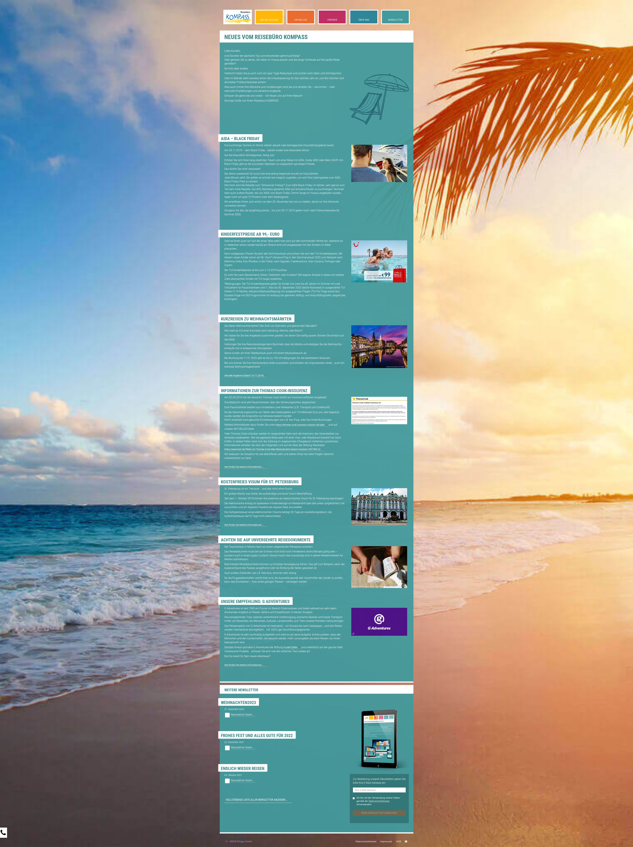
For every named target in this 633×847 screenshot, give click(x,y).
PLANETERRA (290, 647)
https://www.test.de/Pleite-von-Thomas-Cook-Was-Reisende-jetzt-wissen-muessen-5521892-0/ (272, 449)
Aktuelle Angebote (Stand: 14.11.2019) (244, 375)
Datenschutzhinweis (366, 841)
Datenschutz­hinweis (379, 801)
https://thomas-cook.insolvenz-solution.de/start (300, 425)
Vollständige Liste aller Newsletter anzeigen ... (257, 799)
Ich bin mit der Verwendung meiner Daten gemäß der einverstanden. (378, 801)
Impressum (386, 841)
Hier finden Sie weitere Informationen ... (244, 467)
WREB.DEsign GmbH (240, 841)
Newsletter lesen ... (243, 714)
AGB (398, 841)
